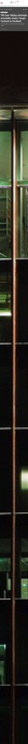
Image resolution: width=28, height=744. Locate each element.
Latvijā (6, 12)
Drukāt (26, 9)
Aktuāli (2, 12)
